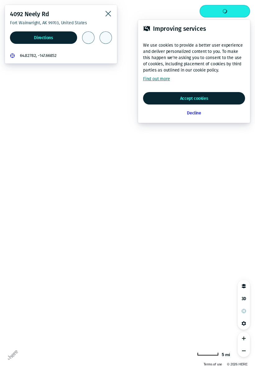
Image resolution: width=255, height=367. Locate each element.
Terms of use (213, 364)
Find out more (156, 78)
